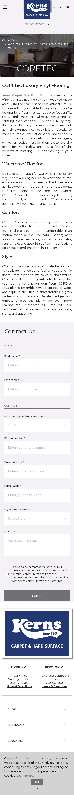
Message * (10, 531)
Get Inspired (18, 725)
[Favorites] (60, 7)
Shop (12, 709)
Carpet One (9, 40)
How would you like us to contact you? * (29, 416)
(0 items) (67, 7)
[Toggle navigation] (5, 7)
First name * (12, 356)
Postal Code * (12, 486)
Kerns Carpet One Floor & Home (27, 95)
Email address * (14, 462)
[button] (54, 7)
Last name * (11, 380)
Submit (37, 595)
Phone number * (14, 438)
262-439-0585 (55, 683)
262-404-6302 (19, 683)
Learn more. (25, 775)
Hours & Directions (19, 686)
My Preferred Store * (17, 509)
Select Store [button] (35, 24)
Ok (37, 782)
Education (16, 741)
